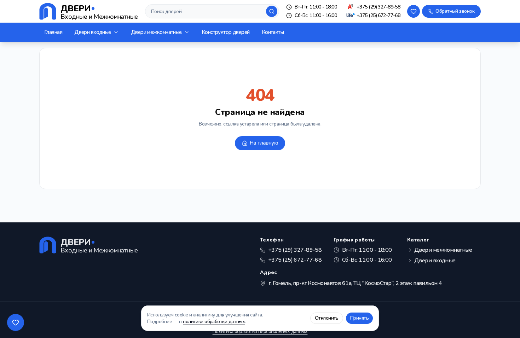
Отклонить (327, 318)
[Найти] (271, 11)
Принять (359, 318)
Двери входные (92, 32)
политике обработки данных (214, 321)
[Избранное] (413, 11)
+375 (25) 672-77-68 (378, 15)
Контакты (273, 32)
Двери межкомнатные (156, 32)
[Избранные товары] (15, 322)
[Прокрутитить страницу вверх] (504, 322)
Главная (53, 32)
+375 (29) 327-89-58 (378, 7)
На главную (264, 142)
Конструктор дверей (226, 32)
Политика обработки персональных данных (260, 331)
